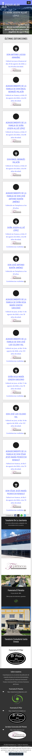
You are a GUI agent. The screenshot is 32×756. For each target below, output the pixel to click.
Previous (7, 23)
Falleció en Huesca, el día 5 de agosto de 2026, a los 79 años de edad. (16, 466)
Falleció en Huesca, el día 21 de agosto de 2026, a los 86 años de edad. (16, 134)
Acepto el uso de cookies (16, 754)
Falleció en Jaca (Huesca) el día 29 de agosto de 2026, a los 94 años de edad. (16, 64)
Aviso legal (13, 746)
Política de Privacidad (20, 752)
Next (24, 23)
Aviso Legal (8, 752)
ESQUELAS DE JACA (10, 4)
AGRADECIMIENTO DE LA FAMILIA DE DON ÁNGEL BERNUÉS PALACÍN (16, 89)
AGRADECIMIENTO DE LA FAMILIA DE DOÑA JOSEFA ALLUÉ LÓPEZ (16, 125)
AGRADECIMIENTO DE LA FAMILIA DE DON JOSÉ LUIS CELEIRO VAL (16, 342)
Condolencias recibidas (15, 247)
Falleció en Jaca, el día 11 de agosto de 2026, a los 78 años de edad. (16, 314)
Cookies (20, 746)
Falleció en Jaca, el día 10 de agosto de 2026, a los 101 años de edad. (16, 351)
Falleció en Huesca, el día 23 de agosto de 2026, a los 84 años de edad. (16, 98)
